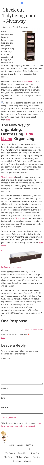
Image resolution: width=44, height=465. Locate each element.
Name (4, 388)
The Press (8, 457)
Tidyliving (19, 218)
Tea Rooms (10, 453)
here (8, 120)
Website (4, 407)
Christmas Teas (22, 457)
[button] (22, 3)
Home (11, 445)
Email (4, 398)
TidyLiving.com (8, 177)
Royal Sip (35, 453)
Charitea (36, 457)
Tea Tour (29, 445)
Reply (3, 338)
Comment (6, 358)
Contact (27, 461)
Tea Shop (17, 461)
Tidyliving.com (27, 81)
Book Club (22, 453)
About (20, 445)
